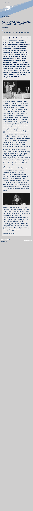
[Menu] (30, 30)
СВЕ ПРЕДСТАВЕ (28, 240)
